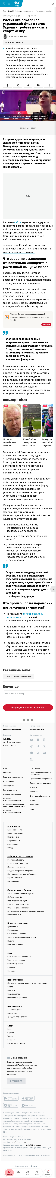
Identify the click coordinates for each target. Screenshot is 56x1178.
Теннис (10, 1036)
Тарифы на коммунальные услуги (21, 937)
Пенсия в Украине (15, 944)
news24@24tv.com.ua (12, 729)
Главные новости (14, 830)
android (10, 1098)
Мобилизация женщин (17, 901)
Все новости (13, 826)
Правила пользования (12, 794)
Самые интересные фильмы (19, 957)
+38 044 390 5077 (37, 729)
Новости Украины (15, 833)
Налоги (10, 941)
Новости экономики (17, 923)
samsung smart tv (28, 1105)
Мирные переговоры (16, 867)
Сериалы (11, 971)
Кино (10, 953)
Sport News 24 (8, 11)
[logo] (17, 4)
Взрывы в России (14, 878)
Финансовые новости (16, 934)
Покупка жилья (13, 1013)
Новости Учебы (15, 980)
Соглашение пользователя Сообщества (40, 773)
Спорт (10, 1026)
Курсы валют (12, 930)
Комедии (11, 967)
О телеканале (8, 781)
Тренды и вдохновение (17, 1017)
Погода (10, 848)
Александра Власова (18, 36)
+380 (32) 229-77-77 (18, 1142)
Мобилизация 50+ (15, 897)
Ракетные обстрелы (15, 860)
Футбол (10, 1033)
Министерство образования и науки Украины (27, 983)
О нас (5, 768)
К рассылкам (16, 1081)
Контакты (34, 787)
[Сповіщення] (53, 3)
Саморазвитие (13, 994)
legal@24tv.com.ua (33, 1145)
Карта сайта (34, 805)
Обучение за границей (17, 997)
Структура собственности (40, 796)
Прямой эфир (13, 837)
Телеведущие (8, 786)
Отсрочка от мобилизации (18, 908)
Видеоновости (13, 841)
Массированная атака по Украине (21, 874)
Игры (32, 809)
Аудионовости (13, 844)
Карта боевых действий (17, 863)
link (31, 739)
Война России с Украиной (20, 856)
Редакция (7, 773)
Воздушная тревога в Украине (20, 871)
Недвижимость (15, 1006)
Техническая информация (40, 783)
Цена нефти (12, 927)
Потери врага (13, 881)
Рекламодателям (10, 790)
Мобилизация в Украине (19, 890)
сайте (18, 222)
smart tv (10, 1105)
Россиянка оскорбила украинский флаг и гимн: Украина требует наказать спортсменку (44, 11)
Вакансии (34, 792)
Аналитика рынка (15, 1010)
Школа (10, 987)
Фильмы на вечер (15, 964)
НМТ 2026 (11, 990)
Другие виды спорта (25, 11)
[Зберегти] (48, 85)
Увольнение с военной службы (20, 894)
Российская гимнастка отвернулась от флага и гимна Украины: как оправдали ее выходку (27, 249)
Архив (32, 800)
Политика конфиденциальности (12, 799)
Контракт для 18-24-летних (18, 904)
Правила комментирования (41, 779)
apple (28, 1098)
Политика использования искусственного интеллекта (14, 805)
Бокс (9, 1029)
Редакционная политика (13, 777)
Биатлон (11, 1040)
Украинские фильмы (16, 960)
